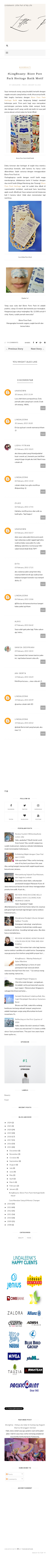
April (11, 1179)
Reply (43, 408)
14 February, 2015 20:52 (24, 723)
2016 (9, 1143)
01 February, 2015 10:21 (24, 449)
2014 (9, 1204)
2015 (9, 1147)
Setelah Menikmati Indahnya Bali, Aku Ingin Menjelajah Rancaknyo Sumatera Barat (30, 999)
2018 (9, 1136)
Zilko (18, 503)
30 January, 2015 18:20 (24, 423)
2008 (9, 1225)
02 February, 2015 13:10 (24, 481)
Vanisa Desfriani (25, 647)
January (12, 1189)
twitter (24, 809)
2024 (9, 1122)
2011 (9, 1214)
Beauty (7, 1095)
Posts (10, 1474)
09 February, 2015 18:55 (24, 651)
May (11, 1175)
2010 (9, 1218)
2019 (9, 1133)
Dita (17, 564)
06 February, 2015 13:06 (24, 599)
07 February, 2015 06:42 (24, 625)
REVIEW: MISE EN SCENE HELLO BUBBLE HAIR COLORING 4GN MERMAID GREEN (28, 898)
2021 (9, 1126)
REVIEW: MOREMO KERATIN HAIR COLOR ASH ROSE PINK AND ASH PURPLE (29, 941)
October (12, 1158)
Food (6, 1100)
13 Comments (12, 342)
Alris (18, 621)
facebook (11, 809)
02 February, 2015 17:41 (24, 507)
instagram (38, 809)
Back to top (38, 1553)
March (11, 1182)
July (11, 1168)
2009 (9, 1221)
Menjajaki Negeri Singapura (26, 979)
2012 (9, 1211)
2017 (9, 1140)
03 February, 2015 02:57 (24, 533)
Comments (12, 1479)
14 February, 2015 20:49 (24, 700)
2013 (9, 1207)
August (12, 1165)
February (13, 1186)
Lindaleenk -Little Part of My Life (18, 5)
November (13, 1154)
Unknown (20, 390)
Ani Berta (20, 673)
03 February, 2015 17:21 (24, 567)
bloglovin (24, 819)
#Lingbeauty (25, 67)
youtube (38, 819)
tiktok (11, 819)
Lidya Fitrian (22, 445)
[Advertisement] (25, 1509)
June (11, 1172)
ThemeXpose (27, 1549)
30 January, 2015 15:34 (24, 394)
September (13, 1161)
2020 (9, 1129)
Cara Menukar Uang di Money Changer (24, 1200)
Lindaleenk (21, 419)
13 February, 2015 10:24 (24, 677)
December (13, 1151)
